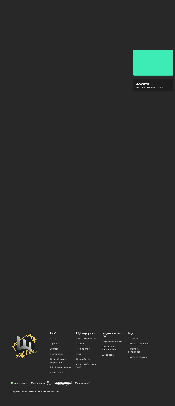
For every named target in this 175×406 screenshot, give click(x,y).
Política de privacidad (138, 343)
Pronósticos (56, 353)
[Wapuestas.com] (13, 31)
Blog (78, 353)
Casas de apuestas (86, 338)
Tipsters (54, 343)
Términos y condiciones (134, 350)
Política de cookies (137, 356)
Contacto (133, 338)
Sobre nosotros (58, 372)
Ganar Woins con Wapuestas (58, 361)
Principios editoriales (60, 367)
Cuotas (54, 338)
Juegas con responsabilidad (110, 348)
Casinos (80, 343)
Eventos (54, 348)
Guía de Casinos (84, 359)
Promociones (83, 348)
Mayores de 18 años (112, 341)
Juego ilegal (108, 354)
